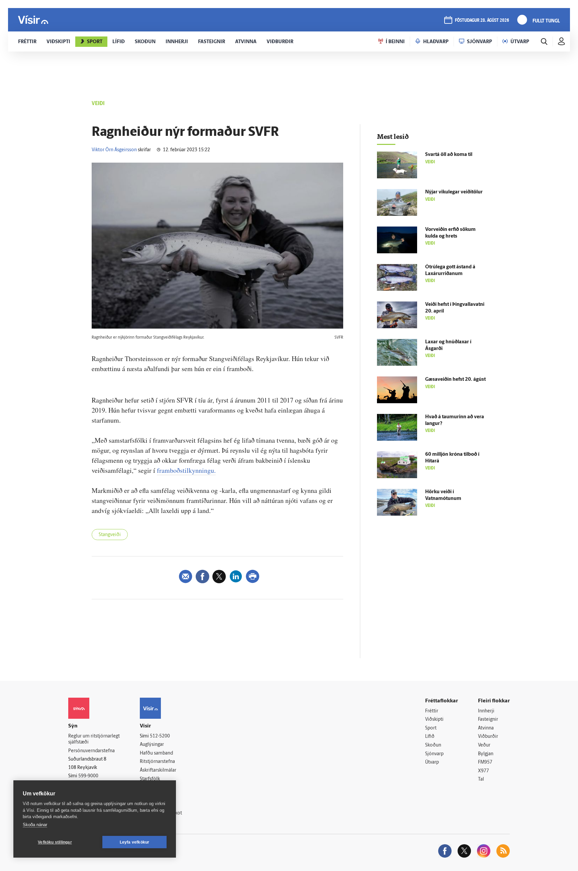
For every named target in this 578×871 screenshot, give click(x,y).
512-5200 (160, 736)
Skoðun (433, 745)
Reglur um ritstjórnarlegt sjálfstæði (94, 739)
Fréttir (431, 711)
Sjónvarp (434, 754)
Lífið (430, 736)
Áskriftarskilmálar (158, 770)
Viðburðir (488, 736)
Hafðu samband (156, 753)
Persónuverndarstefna (91, 751)
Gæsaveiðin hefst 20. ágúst (455, 379)
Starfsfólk (150, 779)
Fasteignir (488, 719)
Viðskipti (434, 719)
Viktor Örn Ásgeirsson (114, 150)
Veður (484, 745)
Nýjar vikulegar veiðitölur (454, 192)
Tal (481, 779)
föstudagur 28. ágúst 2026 (482, 20)
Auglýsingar (152, 744)
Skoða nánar (35, 824)
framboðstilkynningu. (186, 470)
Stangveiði (110, 534)
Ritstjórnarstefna (157, 761)
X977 (483, 771)
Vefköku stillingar (55, 842)
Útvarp (432, 762)
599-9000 (88, 776)
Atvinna (486, 728)
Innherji (486, 711)
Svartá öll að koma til (448, 154)
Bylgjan (485, 754)
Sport (431, 728)
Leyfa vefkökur (135, 842)
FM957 (485, 762)
